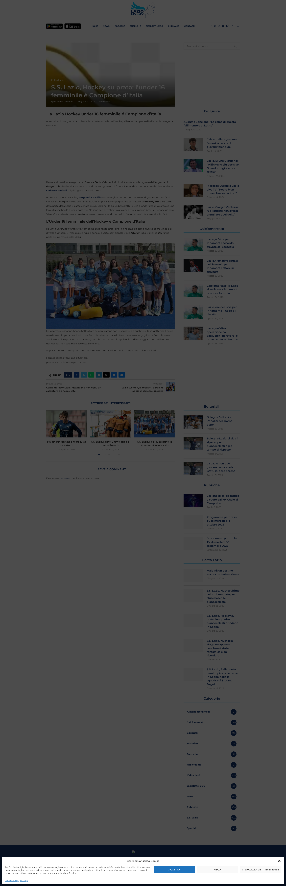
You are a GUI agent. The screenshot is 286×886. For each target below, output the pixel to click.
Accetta (174, 869)
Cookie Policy (12, 880)
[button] (279, 860)
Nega (217, 869)
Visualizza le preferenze (260, 869)
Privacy (24, 880)
